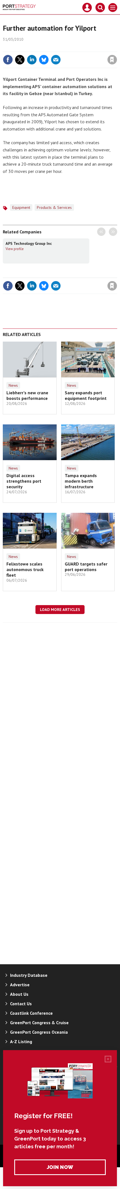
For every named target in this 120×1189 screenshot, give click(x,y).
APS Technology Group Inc (29, 243)
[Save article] (112, 60)
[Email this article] (56, 60)
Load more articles (60, 609)
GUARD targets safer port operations (86, 566)
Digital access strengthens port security (23, 481)
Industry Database (28, 975)
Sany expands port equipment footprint (86, 395)
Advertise (20, 984)
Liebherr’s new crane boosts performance (27, 395)
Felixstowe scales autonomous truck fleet (25, 569)
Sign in (46, 47)
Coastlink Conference (31, 1013)
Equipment (21, 207)
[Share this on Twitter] (20, 60)
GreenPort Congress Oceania (39, 1032)
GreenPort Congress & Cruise (39, 1022)
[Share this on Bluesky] (44, 60)
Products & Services (54, 207)
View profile (15, 248)
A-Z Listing (21, 1041)
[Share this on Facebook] (8, 60)
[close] (116, 47)
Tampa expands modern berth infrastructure (81, 481)
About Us (19, 994)
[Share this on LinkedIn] (32, 60)
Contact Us (21, 1003)
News (13, 385)
